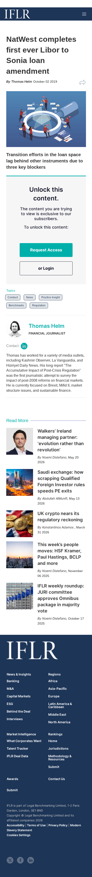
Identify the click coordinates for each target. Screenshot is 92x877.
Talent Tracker (17, 748)
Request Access (46, 250)
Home (52, 740)
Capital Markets (19, 696)
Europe (53, 696)
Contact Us (56, 779)
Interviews (15, 719)
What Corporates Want (24, 740)
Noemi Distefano (54, 457)
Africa (52, 681)
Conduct (13, 297)
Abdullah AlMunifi (54, 498)
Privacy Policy (57, 825)
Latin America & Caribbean (60, 705)
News (29, 297)
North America (59, 722)
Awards (12, 779)
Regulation (39, 305)
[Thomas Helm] (17, 329)
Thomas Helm (47, 326)
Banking (13, 681)
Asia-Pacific (57, 688)
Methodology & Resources (59, 758)
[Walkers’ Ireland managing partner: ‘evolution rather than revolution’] (19, 441)
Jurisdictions (58, 748)
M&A (10, 688)
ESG (10, 703)
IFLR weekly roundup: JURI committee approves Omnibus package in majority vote (61, 598)
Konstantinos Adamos (58, 527)
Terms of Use (36, 825)
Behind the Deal (18, 711)
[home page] (17, 14)
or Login (46, 268)
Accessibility (15, 825)
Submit (53, 766)
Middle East (57, 714)
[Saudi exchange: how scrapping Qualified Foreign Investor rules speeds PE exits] (19, 482)
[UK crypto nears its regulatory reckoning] (19, 523)
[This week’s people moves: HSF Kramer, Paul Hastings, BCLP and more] (19, 554)
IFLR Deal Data (17, 756)
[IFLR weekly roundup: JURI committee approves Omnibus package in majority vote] (19, 596)
